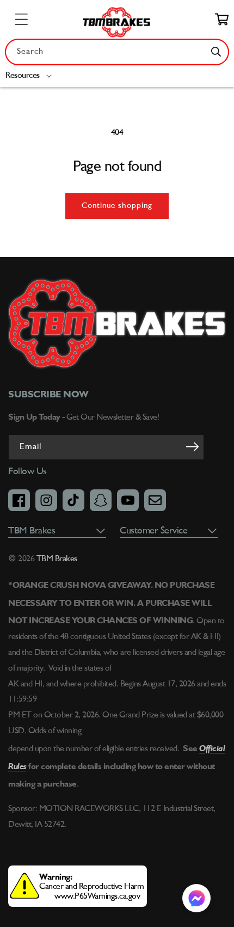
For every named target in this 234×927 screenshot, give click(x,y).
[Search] (216, 52)
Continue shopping (117, 206)
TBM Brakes (55, 559)
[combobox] (117, 52)
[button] (30, 76)
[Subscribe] (192, 446)
